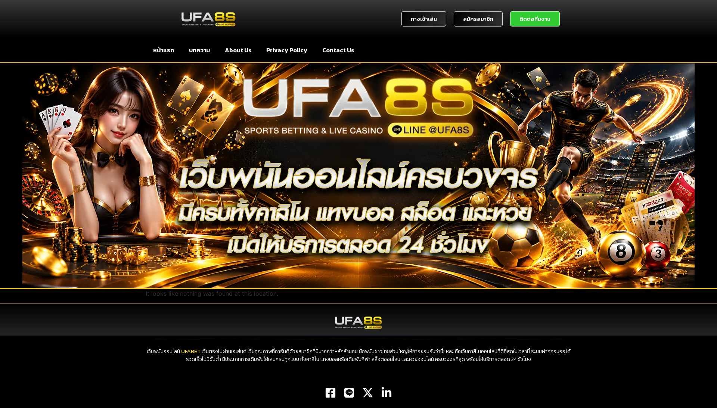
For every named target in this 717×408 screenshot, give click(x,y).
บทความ (199, 50)
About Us (238, 50)
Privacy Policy (286, 50)
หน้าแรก (163, 50)
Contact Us (338, 50)
